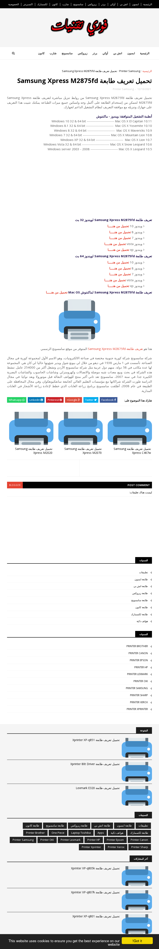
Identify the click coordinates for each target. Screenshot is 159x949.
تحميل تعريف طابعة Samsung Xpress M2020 (33, 451)
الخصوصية (13, 4)
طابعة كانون (141, 607)
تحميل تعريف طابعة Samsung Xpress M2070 (83, 451)
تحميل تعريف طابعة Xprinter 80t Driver (95, 764)
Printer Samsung (129, 71)
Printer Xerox (139, 702)
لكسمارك (42, 4)
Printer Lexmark (137, 674)
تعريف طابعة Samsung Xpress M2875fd (115, 349)
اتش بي (124, 4)
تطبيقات (143, 572)
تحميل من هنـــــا (118, 226)
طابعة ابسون (141, 579)
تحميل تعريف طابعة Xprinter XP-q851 (96, 740)
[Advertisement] (79, 184)
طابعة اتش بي (141, 586)
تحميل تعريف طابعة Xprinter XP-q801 (96, 916)
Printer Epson (139, 660)
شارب (65, 4)
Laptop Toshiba (81, 833)
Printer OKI (141, 681)
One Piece (58, 833)
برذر (103, 4)
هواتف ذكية (142, 621)
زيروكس (92, 4)
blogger (15, 485)
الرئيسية (147, 4)
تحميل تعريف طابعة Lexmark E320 (98, 788)
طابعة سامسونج (139, 600)
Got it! (137, 940)
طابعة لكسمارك (139, 614)
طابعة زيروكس (140, 593)
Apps (101, 833)
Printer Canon (138, 653)
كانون (55, 4)
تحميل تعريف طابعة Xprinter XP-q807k (95, 892)
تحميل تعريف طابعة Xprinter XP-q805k (95, 868)
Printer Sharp (139, 695)
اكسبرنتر (28, 4)
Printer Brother (137, 646)
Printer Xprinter (137, 709)
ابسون (135, 4)
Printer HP (141, 667)
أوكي (112, 4)
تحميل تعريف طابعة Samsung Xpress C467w (132, 451)
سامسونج (78, 4)
